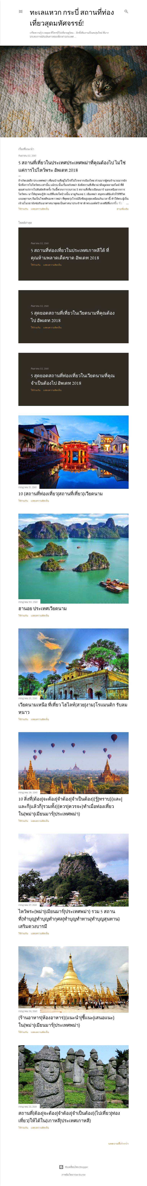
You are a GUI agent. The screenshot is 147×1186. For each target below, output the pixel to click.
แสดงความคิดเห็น (40, 208)
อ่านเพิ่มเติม (123, 208)
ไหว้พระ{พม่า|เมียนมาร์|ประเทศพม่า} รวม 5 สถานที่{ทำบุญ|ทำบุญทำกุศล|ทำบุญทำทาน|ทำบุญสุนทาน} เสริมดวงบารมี (69, 918)
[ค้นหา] (126, 10)
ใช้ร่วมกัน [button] (23, 208)
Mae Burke (79, 1174)
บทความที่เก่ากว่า (118, 1143)
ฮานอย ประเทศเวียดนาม (42, 608)
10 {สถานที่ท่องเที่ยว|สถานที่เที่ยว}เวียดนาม (60, 494)
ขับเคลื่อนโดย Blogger (76, 1167)
